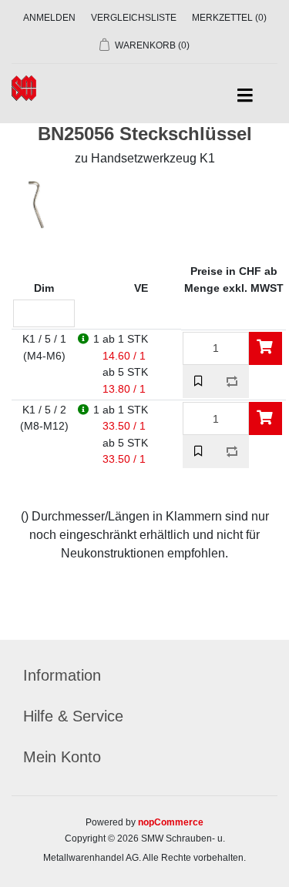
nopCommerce (170, 822)
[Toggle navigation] (245, 95)
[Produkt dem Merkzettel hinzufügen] (199, 381)
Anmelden (49, 17)
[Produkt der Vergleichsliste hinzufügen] (232, 381)
